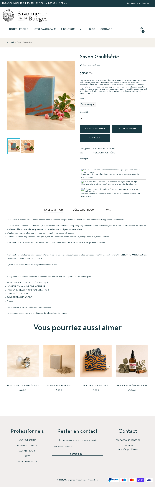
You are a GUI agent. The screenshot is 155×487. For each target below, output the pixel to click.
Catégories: (85, 149)
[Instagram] (17, 480)
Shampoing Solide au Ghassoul (59, 386)
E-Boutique (99, 149)
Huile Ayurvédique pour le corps (132, 386)
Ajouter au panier (95, 129)
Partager (95, 158)
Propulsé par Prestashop (87, 480)
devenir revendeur (27, 446)
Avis (108, 210)
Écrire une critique (90, 65)
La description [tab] (53, 210)
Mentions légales (27, 462)
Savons (111, 149)
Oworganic (69, 480)
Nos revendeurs (27, 440)
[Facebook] (5, 480)
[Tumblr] (28, 480)
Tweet (99, 158)
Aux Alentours (27, 451)
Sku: (81, 153)
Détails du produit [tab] (84, 210)
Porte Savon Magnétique (23, 386)
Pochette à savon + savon (95, 386)
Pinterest (104, 158)
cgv (27, 456)
